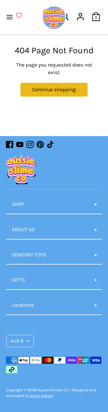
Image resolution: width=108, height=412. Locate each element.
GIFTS (18, 280)
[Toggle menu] (18, 16)
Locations (23, 305)
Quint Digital (41, 395)
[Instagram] (30, 144)
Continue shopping (54, 89)
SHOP (18, 204)
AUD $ (17, 341)
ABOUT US (23, 229)
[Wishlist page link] (22, 15)
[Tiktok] (50, 144)
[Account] (80, 14)
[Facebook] (9, 144)
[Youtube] (19, 144)
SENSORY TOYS (29, 255)
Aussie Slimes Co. (53, 390)
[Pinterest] (40, 144)
